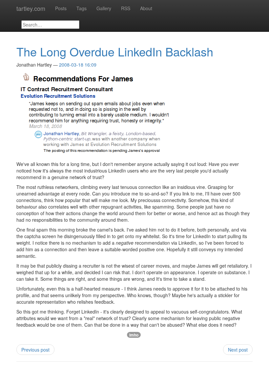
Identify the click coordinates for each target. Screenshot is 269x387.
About (146, 8)
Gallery (103, 8)
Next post (238, 349)
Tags (81, 8)
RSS (125, 8)
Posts (61, 8)
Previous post (35, 349)
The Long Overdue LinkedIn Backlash (114, 51)
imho (133, 335)
